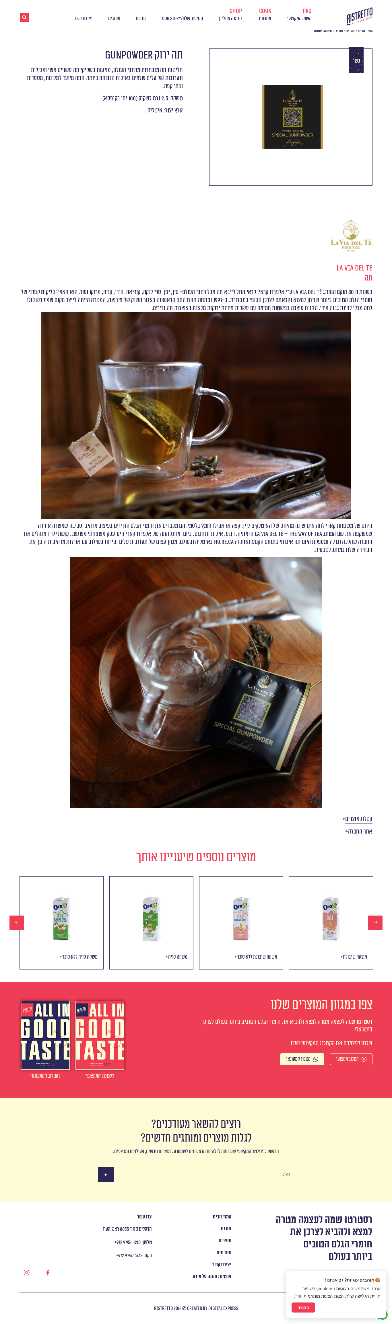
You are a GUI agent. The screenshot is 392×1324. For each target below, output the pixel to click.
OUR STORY (171, 18)
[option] (61, 922)
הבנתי (303, 1307)
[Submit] (106, 1175)
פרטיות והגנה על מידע (212, 1277)
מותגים (114, 18)
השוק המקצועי (299, 14)
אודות (226, 1229)
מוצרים (350, 30)
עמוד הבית (365, 30)
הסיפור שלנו (193, 18)
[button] (358, 819)
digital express (223, 1308)
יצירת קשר (83, 18)
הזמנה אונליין (230, 14)
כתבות (141, 18)
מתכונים (264, 14)
